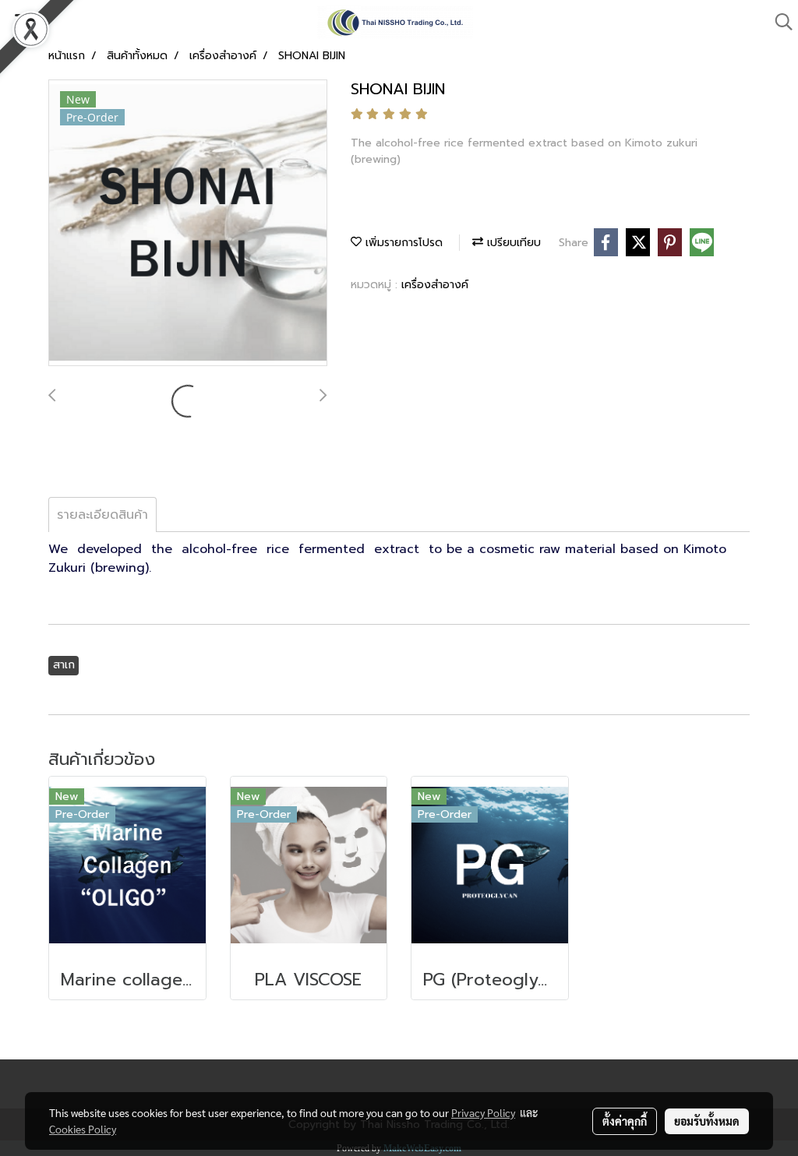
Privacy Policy (483, 1112)
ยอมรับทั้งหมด (707, 1121)
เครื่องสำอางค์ (434, 285)
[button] (778, 21)
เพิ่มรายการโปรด (402, 242)
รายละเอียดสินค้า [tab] (102, 515)
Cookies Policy (82, 1129)
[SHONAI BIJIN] (188, 223)
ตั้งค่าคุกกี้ (624, 1121)
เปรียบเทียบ (512, 242)
